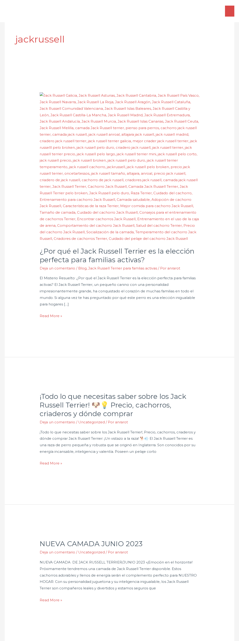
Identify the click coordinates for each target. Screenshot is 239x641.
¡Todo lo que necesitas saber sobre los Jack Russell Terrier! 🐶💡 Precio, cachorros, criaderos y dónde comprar (113, 405)
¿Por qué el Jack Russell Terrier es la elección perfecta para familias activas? (117, 255)
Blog (82, 268)
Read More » (51, 315)
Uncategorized (91, 422)
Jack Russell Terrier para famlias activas (122, 268)
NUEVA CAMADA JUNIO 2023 (91, 543)
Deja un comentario (57, 268)
